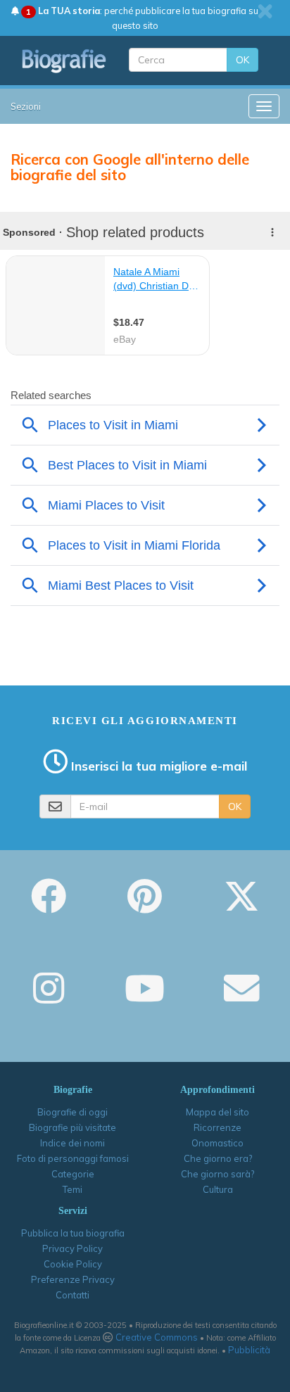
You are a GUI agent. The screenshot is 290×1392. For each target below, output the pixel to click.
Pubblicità (249, 1349)
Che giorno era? (218, 1158)
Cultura (218, 1189)
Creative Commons (156, 1337)
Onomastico (217, 1143)
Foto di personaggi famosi (73, 1158)
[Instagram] (48, 998)
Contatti (72, 1295)
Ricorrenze (217, 1127)
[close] (265, 11)
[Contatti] (241, 998)
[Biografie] (64, 61)
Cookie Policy (73, 1264)
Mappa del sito (217, 1112)
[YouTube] (145, 998)
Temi (72, 1189)
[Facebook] (48, 905)
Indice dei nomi (72, 1143)
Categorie (72, 1173)
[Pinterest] (144, 905)
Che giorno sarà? (217, 1173)
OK (242, 59)
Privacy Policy (72, 1248)
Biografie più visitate (72, 1127)
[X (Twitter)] (241, 905)
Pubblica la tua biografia (73, 1233)
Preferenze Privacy (73, 1279)
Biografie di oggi (72, 1112)
